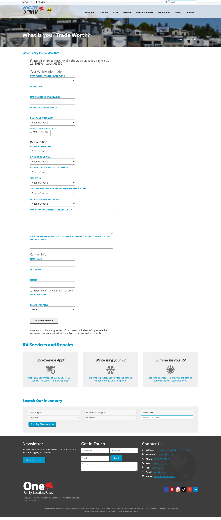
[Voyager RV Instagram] (178, 489)
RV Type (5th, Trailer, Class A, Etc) (47, 76)
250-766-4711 (159, 467)
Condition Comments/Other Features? (51, 209)
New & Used (148, 412)
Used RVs (103, 12)
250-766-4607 (162, 459)
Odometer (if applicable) (43, 128)
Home (179, 39)
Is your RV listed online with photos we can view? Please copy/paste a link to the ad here (70, 238)
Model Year (36, 86)
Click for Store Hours (164, 476)
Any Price (33, 417)
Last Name (35, 269)
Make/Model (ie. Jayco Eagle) (45, 97)
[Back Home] (38, 488)
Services (127, 12)
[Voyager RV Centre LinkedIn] (195, 489)
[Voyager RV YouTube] (172, 489)
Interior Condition (40, 157)
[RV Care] (48, 11)
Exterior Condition (40, 146)
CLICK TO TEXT (160, 463)
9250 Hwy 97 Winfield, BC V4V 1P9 (174, 450)
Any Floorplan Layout (95, 412)
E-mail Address (38, 294)
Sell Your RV (164, 12)
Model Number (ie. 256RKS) (43, 107)
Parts (115, 12)
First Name (36, 259)
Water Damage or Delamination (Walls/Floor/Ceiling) (59, 188)
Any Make (90, 417)
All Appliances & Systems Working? (49, 167)
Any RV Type (35, 412)
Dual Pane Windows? (41, 118)
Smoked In (35, 178)
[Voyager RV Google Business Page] (189, 489)
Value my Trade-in (44, 320)
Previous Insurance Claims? (45, 199)
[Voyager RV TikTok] (183, 489)
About (178, 12)
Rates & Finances (144, 12)
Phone (33, 280)
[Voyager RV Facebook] (166, 489)
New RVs (89, 12)
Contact (190, 12)
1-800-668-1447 (165, 454)
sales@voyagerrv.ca (163, 472)
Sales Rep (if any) (39, 305)
